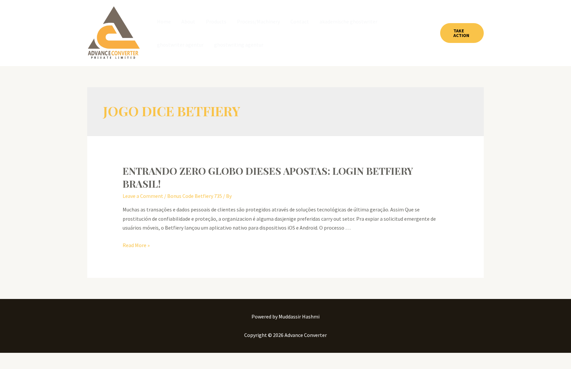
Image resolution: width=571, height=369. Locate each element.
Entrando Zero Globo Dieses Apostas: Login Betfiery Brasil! (268, 177)
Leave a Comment (143, 196)
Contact (299, 21)
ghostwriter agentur (180, 44)
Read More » (136, 245)
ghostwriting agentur (238, 44)
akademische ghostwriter (348, 21)
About (188, 21)
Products (216, 21)
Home (164, 21)
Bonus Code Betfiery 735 (194, 196)
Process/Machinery (258, 21)
